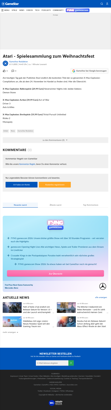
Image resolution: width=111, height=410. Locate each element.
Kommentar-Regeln (27, 164)
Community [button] (58, 10)
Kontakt (97, 376)
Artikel (5, 131)
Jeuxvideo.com (72, 385)
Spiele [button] (14, 10)
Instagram (55, 391)
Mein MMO (54, 385)
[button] (102, 4)
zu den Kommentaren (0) (54, 140)
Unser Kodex (33, 376)
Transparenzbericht (85, 378)
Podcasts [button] (46, 10)
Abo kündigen (56, 376)
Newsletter (89, 376)
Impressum (14, 376)
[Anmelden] (71, 363)
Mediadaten (41, 378)
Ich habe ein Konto (21, 184)
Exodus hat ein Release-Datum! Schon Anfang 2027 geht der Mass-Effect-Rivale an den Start (91, 324)
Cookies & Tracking (71, 378)
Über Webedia (44, 376)
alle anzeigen (101, 297)
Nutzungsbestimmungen (27, 378)
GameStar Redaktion (18, 62)
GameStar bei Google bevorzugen (91, 70)
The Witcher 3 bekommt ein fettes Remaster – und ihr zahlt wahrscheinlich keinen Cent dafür (91, 310)
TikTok (62, 391)
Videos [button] (29, 10)
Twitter (40, 391)
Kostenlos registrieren (54, 184)
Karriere (81, 376)
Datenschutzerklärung (55, 378)
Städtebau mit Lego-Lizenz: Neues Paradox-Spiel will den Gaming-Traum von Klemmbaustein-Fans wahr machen (36, 326)
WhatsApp (69, 391)
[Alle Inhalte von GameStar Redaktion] (5, 63)
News (13, 131)
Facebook (47, 391)
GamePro (45, 385)
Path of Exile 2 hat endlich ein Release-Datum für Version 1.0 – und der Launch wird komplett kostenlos (37, 310)
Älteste (55, 205)
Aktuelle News (16, 297)
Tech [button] (37, 10)
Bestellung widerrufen (69, 376)
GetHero (62, 385)
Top (90, 205)
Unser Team (23, 376)
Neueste (20, 205)
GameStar (37, 385)
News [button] (21, 10)
